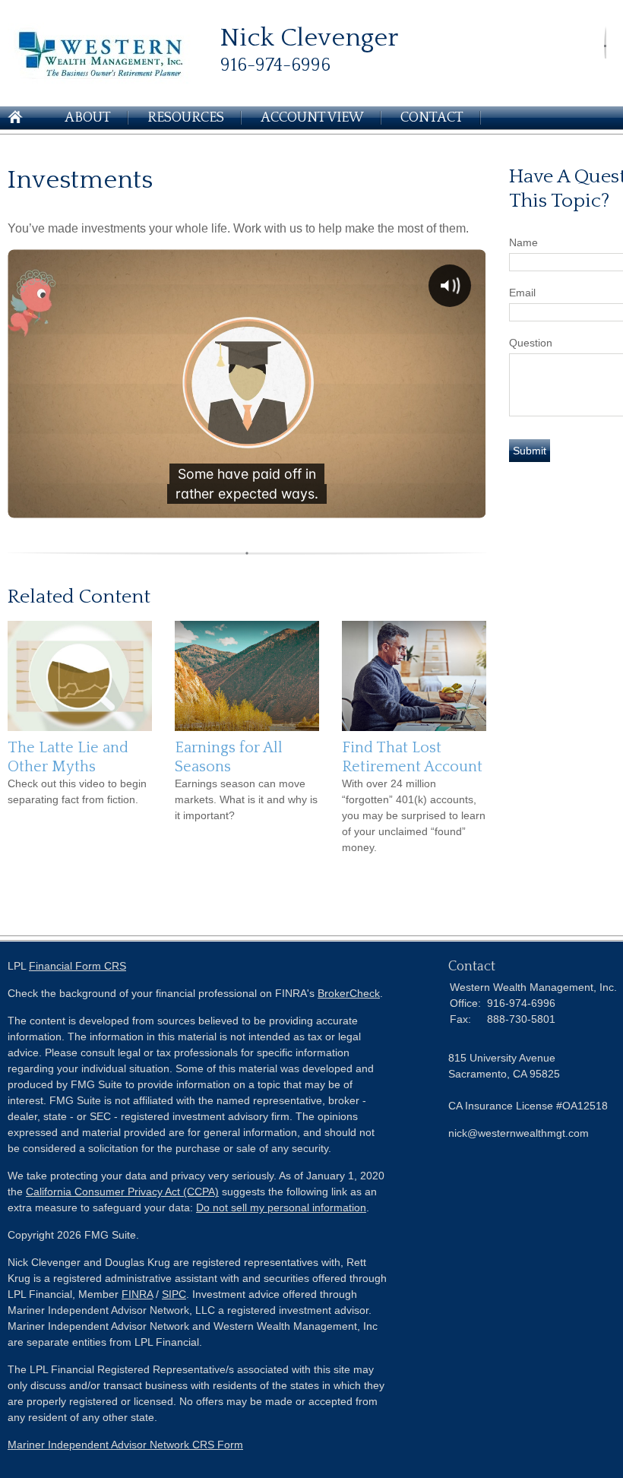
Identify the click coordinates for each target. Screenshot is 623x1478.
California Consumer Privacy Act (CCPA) (122, 1191)
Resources (185, 117)
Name (523, 242)
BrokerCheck (349, 993)
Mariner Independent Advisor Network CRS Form (125, 1444)
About (88, 117)
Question (530, 343)
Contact (431, 117)
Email (522, 292)
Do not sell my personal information (281, 1207)
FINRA (137, 1294)
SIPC (174, 1294)
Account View (312, 117)
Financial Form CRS (77, 966)
